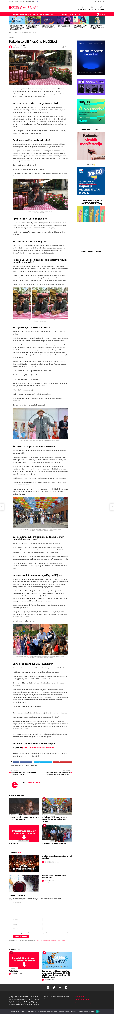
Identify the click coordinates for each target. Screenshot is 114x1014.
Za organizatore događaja (27, 1)
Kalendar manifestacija (82, 999)
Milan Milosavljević (16, 766)
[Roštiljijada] (24, 960)
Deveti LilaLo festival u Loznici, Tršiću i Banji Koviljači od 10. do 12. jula (49, 26)
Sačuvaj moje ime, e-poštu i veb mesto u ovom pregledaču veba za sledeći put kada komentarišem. (42, 933)
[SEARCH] (103, 14)
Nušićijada (34, 766)
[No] (100, 1011)
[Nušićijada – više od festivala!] (57, 833)
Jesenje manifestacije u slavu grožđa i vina (54, 877)
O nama (11, 1)
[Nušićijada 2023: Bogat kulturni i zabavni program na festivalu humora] (57, 806)
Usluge (16, 1)
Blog (58, 14)
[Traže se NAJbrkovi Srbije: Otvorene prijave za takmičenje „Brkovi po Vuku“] (33, 20)
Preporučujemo (47, 14)
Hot (44, 952)
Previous (10, 23)
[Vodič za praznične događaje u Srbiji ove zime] (24, 863)
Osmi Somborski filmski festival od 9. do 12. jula (64, 26)
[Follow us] (101, 14)
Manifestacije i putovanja (83, 1003)
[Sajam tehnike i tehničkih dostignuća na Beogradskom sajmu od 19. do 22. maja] (97, 20)
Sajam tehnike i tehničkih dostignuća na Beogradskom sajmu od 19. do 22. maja (97, 27)
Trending (44, 799)
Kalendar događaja (22, 14)
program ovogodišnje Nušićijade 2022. (38, 747)
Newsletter (67, 14)
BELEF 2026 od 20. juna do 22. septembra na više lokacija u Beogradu (80, 26)
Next (104, 23)
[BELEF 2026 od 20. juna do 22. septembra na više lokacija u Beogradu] (81, 20)
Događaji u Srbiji (80, 996)
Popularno (82, 9)
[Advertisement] (91, 236)
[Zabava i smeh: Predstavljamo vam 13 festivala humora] (24, 806)
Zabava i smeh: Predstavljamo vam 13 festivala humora (23, 818)
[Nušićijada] (24, 833)
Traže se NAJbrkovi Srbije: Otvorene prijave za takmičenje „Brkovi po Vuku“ (32, 27)
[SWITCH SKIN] (98, 14)
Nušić (27, 766)
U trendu (101, 9)
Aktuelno (92, 9)
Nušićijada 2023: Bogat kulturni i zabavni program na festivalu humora (55, 819)
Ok (97, 1011)
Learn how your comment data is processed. (50, 941)
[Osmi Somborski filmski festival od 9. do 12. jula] (65, 20)
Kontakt (79, 14)
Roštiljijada (13, 971)
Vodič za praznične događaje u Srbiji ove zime (57, 857)
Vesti (35, 14)
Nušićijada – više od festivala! (54, 844)
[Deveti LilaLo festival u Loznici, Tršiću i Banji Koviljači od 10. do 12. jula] (49, 20)
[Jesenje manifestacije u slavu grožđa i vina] (24, 883)
